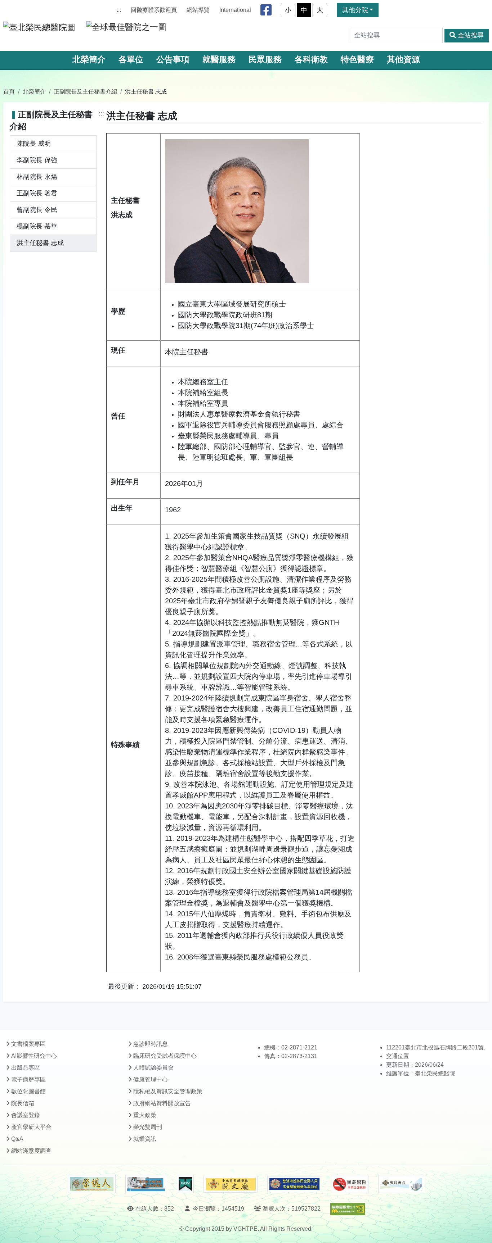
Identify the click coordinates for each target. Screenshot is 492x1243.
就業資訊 (144, 1139)
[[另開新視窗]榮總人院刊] (91, 1184)
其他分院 (355, 10)
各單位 (130, 59)
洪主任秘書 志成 (40, 242)
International (235, 10)
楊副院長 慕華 (37, 226)
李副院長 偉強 (37, 160)
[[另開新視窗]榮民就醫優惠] (146, 1184)
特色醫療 (357, 59)
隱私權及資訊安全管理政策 (167, 1091)
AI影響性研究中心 (34, 1056)
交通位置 (397, 1056)
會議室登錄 (25, 1115)
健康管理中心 (150, 1079)
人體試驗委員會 (153, 1068)
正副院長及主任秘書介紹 (85, 91)
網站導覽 (198, 10)
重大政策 (144, 1115)
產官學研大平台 (31, 1127)
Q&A (17, 1139)
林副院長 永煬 (37, 176)
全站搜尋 (471, 35)
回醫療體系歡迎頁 (154, 10)
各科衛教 (311, 59)
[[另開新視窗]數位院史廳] (230, 1184)
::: (119, 10)
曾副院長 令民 (37, 209)
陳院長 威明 (34, 143)
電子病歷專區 (28, 1079)
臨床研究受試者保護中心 (165, 1056)
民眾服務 (265, 59)
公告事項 (172, 59)
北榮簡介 (89, 59)
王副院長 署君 (37, 193)
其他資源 (403, 59)
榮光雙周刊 (147, 1127)
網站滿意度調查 (31, 1151)
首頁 (9, 91)
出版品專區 (25, 1068)
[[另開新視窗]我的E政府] (185, 1184)
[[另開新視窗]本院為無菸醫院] (349, 1184)
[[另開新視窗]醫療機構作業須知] (294, 1184)
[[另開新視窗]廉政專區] (401, 1184)
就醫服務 (219, 59)
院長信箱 (22, 1103)
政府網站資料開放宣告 (162, 1103)
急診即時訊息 (150, 1044)
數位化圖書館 (28, 1091)
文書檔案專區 (28, 1044)
